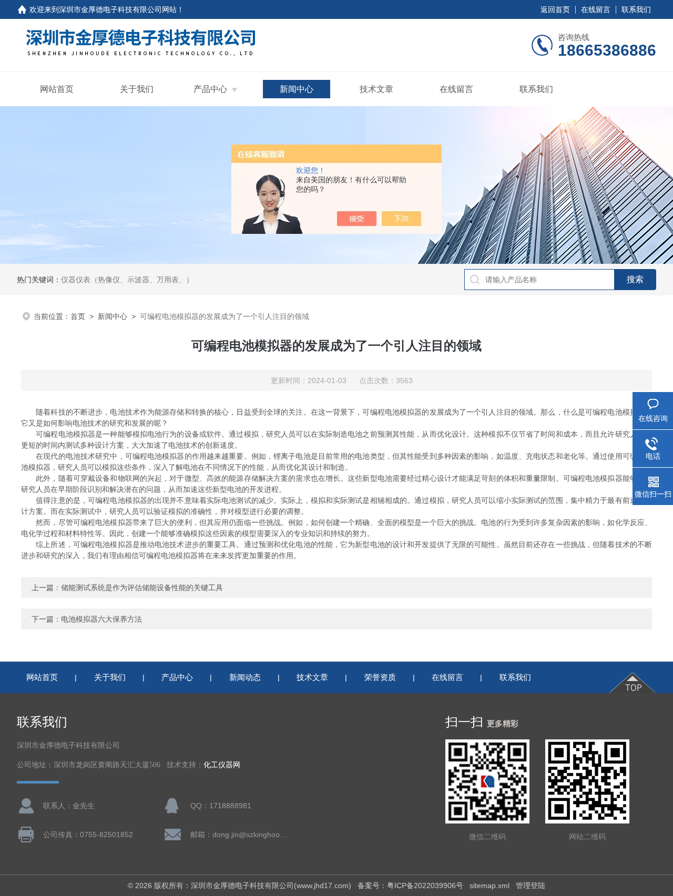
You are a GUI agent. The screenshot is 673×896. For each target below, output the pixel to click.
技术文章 (376, 89)
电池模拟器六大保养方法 (101, 619)
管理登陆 (530, 885)
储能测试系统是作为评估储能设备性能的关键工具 (142, 587)
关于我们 (137, 89)
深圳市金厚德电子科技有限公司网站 (118, 9)
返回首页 (555, 9)
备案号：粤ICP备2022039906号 (410, 885)
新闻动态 (245, 677)
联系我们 (636, 9)
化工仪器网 (221, 765)
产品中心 (210, 89)
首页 (77, 316)
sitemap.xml (489, 885)
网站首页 (57, 89)
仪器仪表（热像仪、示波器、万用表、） (127, 279)
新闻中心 (296, 89)
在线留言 (595, 9)
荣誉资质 (380, 677)
